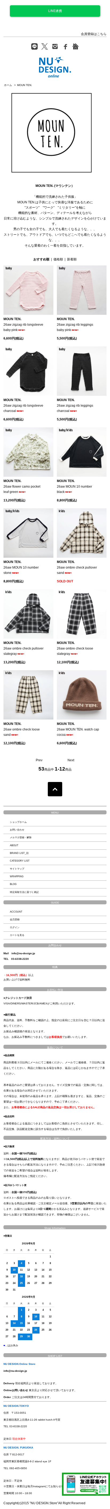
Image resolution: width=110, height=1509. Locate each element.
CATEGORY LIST (20, 860)
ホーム (8, 85)
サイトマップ (17, 868)
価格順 (58, 259)
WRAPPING (16, 876)
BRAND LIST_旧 (19, 853)
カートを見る (17, 935)
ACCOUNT (16, 911)
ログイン (14, 927)
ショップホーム (18, 822)
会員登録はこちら (94, 34)
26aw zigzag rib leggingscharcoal (75, 405)
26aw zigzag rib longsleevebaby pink (23, 324)
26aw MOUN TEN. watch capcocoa (78, 729)
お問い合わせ (17, 829)
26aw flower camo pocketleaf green (21, 486)
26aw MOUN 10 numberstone (21, 567)
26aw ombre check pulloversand (77, 567)
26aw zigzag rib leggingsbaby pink (75, 324)
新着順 (72, 259)
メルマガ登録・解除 (21, 837)
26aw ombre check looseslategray (75, 648)
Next (71, 760)
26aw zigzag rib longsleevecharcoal (23, 405)
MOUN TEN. (24, 85)
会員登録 (14, 919)
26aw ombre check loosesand (21, 729)
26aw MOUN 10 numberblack (74, 486)
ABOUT (14, 845)
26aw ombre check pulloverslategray (23, 648)
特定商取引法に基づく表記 (24, 892)
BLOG (13, 884)
